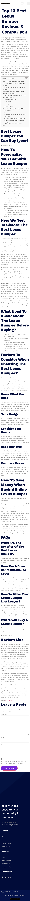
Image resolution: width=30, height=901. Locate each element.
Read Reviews (9, 104)
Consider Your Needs (11, 103)
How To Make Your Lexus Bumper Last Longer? (15, 121)
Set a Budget (9, 101)
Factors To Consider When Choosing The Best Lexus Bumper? (14, 96)
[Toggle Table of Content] (25, 78)
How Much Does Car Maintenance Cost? (15, 118)
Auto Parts (8, 700)
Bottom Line (6, 125)
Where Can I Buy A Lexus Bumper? (13, 123)
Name (3, 737)
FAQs (4, 112)
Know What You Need (10, 99)
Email (3, 745)
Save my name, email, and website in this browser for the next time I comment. (13, 762)
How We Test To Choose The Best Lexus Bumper (14, 88)
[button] (22, 3)
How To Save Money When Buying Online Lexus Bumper (14, 109)
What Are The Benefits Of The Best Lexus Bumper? (15, 115)
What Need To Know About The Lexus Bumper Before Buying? (13, 92)
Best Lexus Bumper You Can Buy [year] (13, 81)
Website (3, 752)
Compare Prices (9, 106)
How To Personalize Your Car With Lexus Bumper (14, 84)
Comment (4, 714)
